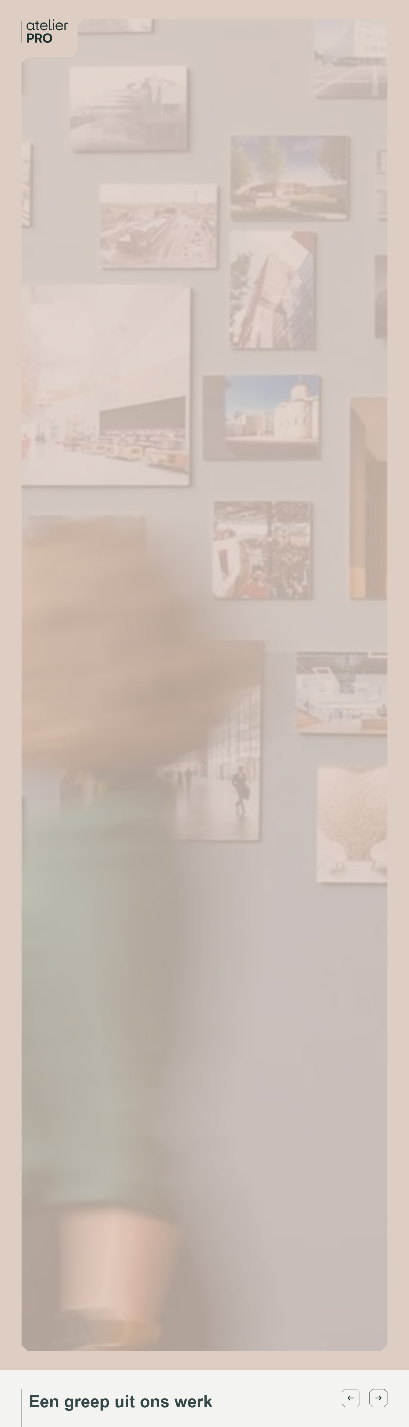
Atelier (269, 22)
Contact (337, 22)
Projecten (305, 22)
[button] (351, 1398)
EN (359, 22)
